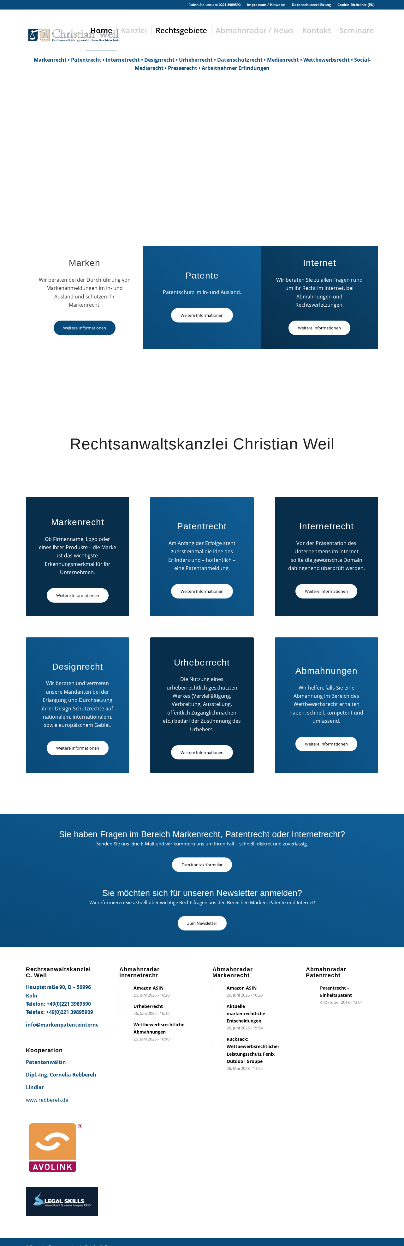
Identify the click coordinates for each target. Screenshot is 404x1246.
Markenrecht (50, 59)
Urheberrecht (196, 59)
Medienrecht (283, 59)
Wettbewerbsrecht (326, 59)
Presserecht (182, 67)
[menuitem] (266, 4)
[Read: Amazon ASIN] (125, 990)
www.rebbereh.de (47, 1099)
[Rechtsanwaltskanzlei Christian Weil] (73, 30)
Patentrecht (86, 59)
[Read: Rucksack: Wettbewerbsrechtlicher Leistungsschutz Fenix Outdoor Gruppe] (218, 1041)
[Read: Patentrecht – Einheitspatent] (311, 990)
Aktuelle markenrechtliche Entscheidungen (246, 1013)
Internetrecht (123, 59)
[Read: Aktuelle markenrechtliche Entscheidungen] (218, 1009)
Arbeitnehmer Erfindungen (236, 67)
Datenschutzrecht (240, 59)
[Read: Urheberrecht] (125, 1009)
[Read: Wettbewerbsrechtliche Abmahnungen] (125, 1027)
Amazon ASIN (148, 988)
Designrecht (159, 59)
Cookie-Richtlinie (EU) (356, 4)
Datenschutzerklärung (311, 4)
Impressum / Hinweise (266, 4)
